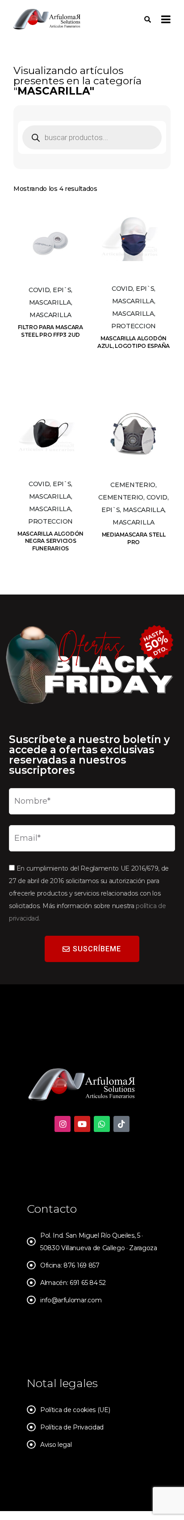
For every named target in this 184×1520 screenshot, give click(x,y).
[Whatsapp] (102, 1124)
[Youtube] (82, 1124)
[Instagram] (62, 1124)
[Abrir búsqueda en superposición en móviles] (92, 137)
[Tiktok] (121, 1124)
